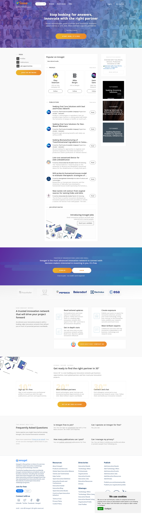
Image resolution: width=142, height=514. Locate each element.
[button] (103, 4)
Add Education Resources (112, 476)
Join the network (28, 72)
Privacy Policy (57, 501)
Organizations (83, 473)
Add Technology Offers (111, 468)
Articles (80, 484)
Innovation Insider (58, 485)
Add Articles (108, 479)
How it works (61, 4)
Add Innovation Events (111, 471)
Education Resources (85, 481)
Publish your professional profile (114, 482)
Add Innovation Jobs (110, 473)
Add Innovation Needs (111, 466)
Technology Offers (84, 468)
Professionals (82, 471)
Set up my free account (72, 404)
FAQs (70, 4)
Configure (108, 509)
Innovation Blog (58, 488)
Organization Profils (84, 502)
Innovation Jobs (83, 479)
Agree (100, 509)
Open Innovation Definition (61, 479)
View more (93, 67)
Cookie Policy (57, 504)
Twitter (24, 503)
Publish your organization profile (115, 485)
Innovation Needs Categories (88, 499)
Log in (110, 4)
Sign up (62, 270)
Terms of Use (57, 498)
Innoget (38, 503)
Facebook (31, 503)
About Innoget (57, 466)
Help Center (57, 476)
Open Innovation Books (60, 491)
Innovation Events (84, 476)
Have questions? (92, 344)
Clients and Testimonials (61, 473)
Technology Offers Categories (88, 494)
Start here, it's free (71, 36)
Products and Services (60, 468)
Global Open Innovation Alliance (63, 471)
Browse (51, 4)
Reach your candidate (85, 223)
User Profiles (82, 504)
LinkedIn (19, 503)
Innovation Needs (84, 466)
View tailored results (53, 61)
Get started (120, 4)
